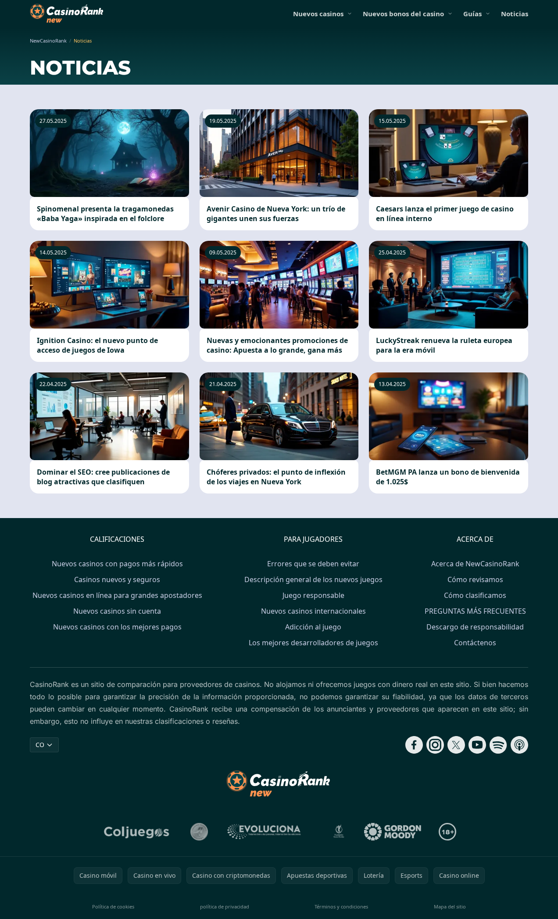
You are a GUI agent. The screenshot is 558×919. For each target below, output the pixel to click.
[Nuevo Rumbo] (339, 831)
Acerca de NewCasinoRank (475, 564)
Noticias (514, 13)
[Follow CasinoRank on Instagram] (435, 745)
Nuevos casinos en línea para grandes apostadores (117, 595)
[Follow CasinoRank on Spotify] (498, 745)
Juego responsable (313, 595)
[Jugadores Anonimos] (199, 831)
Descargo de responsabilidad (475, 627)
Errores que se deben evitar (313, 564)
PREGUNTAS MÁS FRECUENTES (475, 611)
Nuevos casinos (318, 13)
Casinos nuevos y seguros (117, 579)
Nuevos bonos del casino (403, 13)
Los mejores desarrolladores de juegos (313, 642)
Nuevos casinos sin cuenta (117, 611)
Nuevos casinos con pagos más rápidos (117, 564)
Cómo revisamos (475, 579)
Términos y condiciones (341, 906)
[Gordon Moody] (392, 831)
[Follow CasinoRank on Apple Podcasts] (519, 745)
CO (40, 744)
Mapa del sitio (450, 906)
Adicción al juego (313, 627)
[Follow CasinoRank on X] (456, 745)
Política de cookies (113, 906)
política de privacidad (224, 906)
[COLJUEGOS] (137, 831)
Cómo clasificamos (475, 595)
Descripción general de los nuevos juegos (313, 579)
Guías (472, 13)
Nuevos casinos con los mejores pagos (117, 627)
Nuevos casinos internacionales (313, 611)
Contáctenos (475, 642)
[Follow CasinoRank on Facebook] (414, 745)
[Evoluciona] (269, 831)
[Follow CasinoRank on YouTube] (477, 745)
